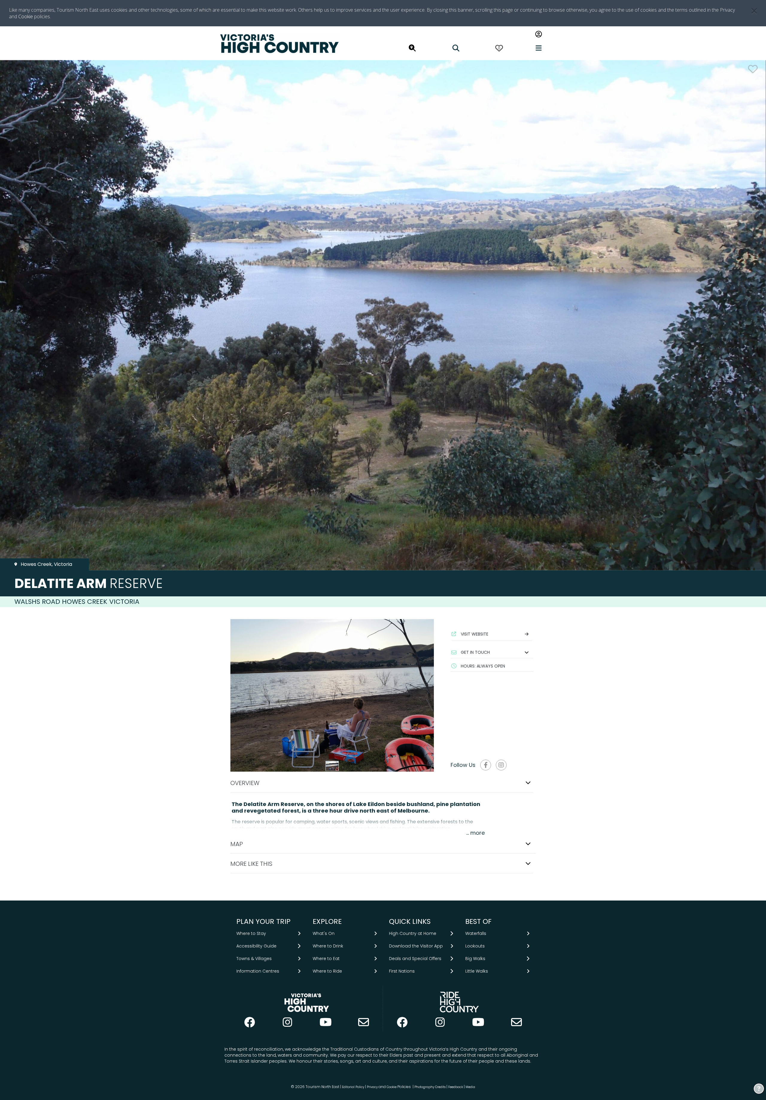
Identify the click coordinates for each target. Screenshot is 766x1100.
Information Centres (257, 971)
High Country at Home (412, 933)
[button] (492, 652)
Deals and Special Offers (415, 959)
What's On (324, 933)
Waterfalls (475, 933)
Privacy (372, 1087)
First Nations (402, 971)
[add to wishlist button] (753, 69)
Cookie (25, 16)
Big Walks (475, 959)
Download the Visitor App (416, 946)
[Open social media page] (485, 765)
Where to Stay (251, 933)
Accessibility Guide (256, 946)
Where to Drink (328, 946)
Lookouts (475, 946)
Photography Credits (430, 1087)
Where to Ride (327, 971)
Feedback (456, 1087)
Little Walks (476, 971)
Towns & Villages (254, 959)
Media (470, 1087)
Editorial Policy (353, 1087)
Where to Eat (326, 959)
